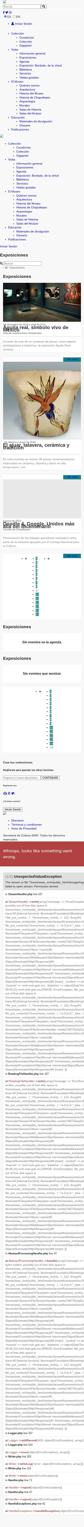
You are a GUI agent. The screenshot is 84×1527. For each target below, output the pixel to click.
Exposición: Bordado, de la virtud (40, 65)
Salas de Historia (30, 109)
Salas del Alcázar (30, 113)
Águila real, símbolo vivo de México (35, 329)
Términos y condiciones (26, 824)
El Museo (17, 81)
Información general (32, 53)
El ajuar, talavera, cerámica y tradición (36, 446)
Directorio (17, 820)
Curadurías (26, 37)
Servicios (25, 73)
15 (37, 614)
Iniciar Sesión (23, 23)
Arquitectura (27, 89)
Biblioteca (25, 69)
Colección (17, 33)
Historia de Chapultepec (34, 97)
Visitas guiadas (29, 77)
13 (37, 606)
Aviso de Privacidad (23, 828)
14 (37, 610)
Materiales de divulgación (35, 121)
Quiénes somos (29, 85)
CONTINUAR (50, 777)
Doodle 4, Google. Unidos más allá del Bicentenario (38, 525)
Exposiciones (27, 57)
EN (18, 16)
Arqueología (27, 101)
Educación (18, 117)
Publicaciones (20, 129)
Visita (14, 49)
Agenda (24, 61)
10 (37, 594)
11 (37, 598)
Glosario (24, 125)
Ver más (72, 359)
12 (37, 602)
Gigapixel (25, 45)
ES (9, 16)
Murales (24, 105)
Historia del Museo (31, 93)
